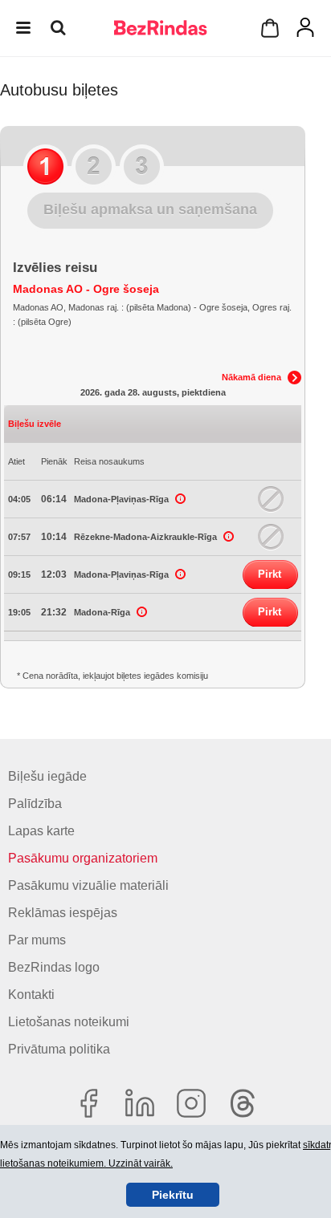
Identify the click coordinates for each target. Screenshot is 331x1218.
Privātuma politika (59, 1049)
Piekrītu (173, 1194)
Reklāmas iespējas (62, 913)
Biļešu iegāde (47, 776)
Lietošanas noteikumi (68, 1022)
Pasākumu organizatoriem (82, 858)
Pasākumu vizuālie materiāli (88, 885)
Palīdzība (35, 803)
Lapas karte (41, 831)
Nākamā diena (251, 377)
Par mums (37, 940)
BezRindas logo (54, 967)
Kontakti (31, 994)
